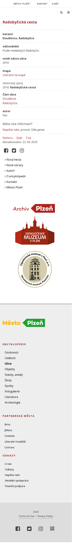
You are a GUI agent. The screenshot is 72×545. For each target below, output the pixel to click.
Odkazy (9, 469)
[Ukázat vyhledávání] (61, 12)
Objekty (10, 369)
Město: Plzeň (22, 3)
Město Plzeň (14, 187)
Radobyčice (10, 103)
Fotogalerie (12, 391)
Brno (7, 424)
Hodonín (10, 436)
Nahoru (8, 138)
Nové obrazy (14, 165)
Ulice (8, 363)
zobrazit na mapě (14, 75)
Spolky (9, 386)
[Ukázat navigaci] (68, 12)
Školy (8, 380)
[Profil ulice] (52, 529)
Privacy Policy (45, 516)
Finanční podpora (15, 486)
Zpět (19, 138)
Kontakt (42, 3)
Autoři (10, 171)
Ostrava (9, 447)
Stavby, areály (14, 375)
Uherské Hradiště (15, 441)
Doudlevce (9, 99)
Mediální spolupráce (17, 480)
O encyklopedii (15, 176)
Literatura (11, 397)
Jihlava (8, 430)
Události (10, 358)
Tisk (28, 138)
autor (6, 111)
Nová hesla (13, 159)
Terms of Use (26, 516)
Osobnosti (11, 352)
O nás (55, 3)
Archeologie (12, 402)
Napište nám (11, 130)
